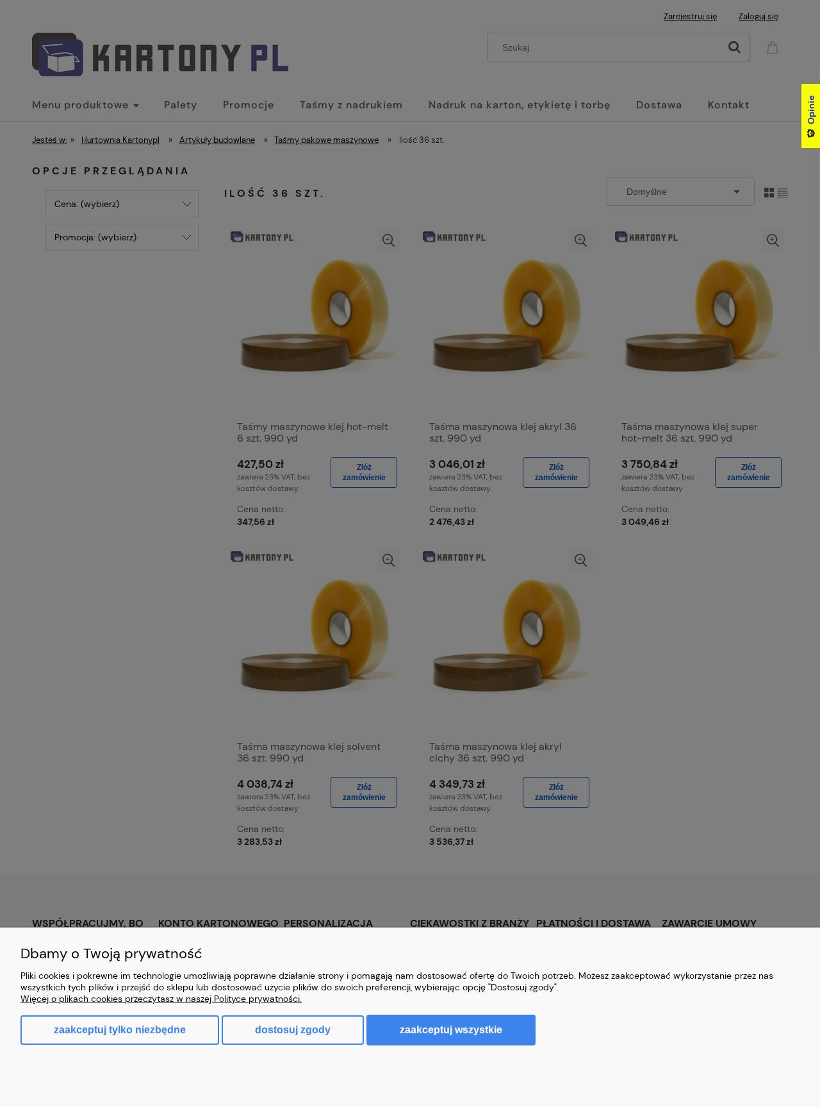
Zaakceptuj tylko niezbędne (120, 1029)
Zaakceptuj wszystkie (451, 1029)
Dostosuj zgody (293, 1029)
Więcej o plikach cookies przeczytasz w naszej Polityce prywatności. (161, 998)
